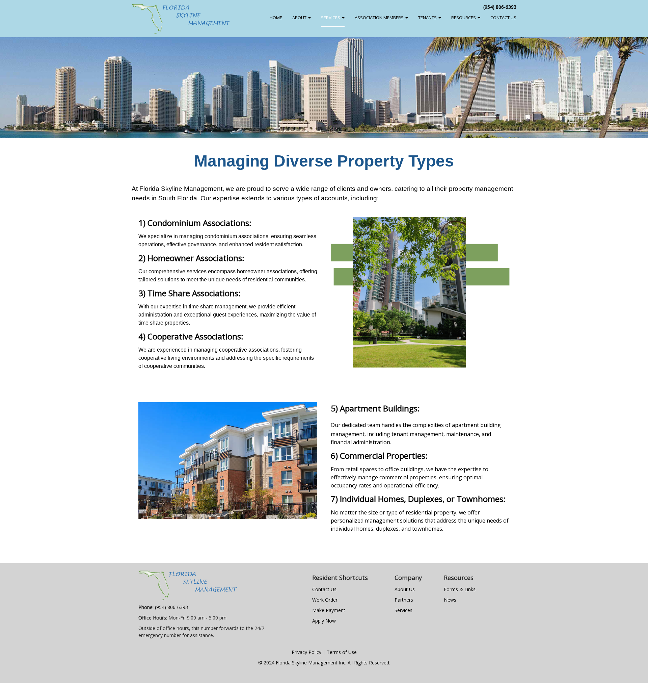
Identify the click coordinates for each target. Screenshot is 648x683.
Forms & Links (460, 589)
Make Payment (328, 610)
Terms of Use (342, 652)
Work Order (325, 600)
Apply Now (324, 620)
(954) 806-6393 (499, 7)
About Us (405, 589)
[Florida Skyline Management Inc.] (181, 18)
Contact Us (324, 589)
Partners (404, 600)
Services (403, 610)
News (450, 600)
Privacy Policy (306, 652)
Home (276, 18)
